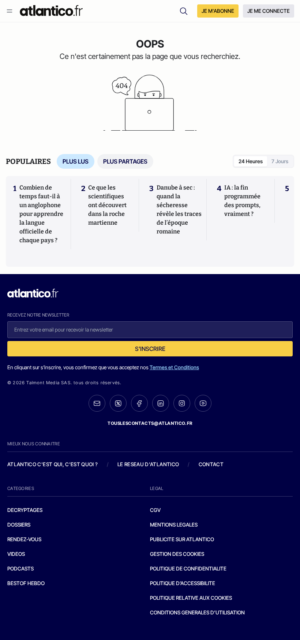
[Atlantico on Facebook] (139, 403)
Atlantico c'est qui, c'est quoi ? (52, 464)
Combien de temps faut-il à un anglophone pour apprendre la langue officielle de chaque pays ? (41, 214)
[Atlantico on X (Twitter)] (118, 403)
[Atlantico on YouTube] (203, 403)
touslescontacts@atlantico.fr (150, 423)
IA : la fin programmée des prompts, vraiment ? (242, 200)
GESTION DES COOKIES (177, 554)
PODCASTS (20, 568)
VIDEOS (16, 554)
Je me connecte (268, 11)
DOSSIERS (18, 524)
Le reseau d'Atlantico (148, 464)
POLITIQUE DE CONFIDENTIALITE (188, 568)
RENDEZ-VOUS (24, 539)
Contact (211, 464)
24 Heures (251, 161)
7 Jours (279, 161)
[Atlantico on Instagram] (181, 403)
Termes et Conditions (174, 367)
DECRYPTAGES (24, 510)
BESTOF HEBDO (26, 583)
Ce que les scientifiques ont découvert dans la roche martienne (107, 205)
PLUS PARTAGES (125, 161)
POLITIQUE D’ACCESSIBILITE (182, 583)
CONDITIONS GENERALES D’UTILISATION (197, 612)
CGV (155, 510)
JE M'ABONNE (218, 11)
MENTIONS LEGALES (174, 524)
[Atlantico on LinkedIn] (160, 403)
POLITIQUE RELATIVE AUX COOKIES (191, 598)
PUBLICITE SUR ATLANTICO (182, 539)
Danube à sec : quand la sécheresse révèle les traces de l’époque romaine (179, 209)
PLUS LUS (76, 161)
